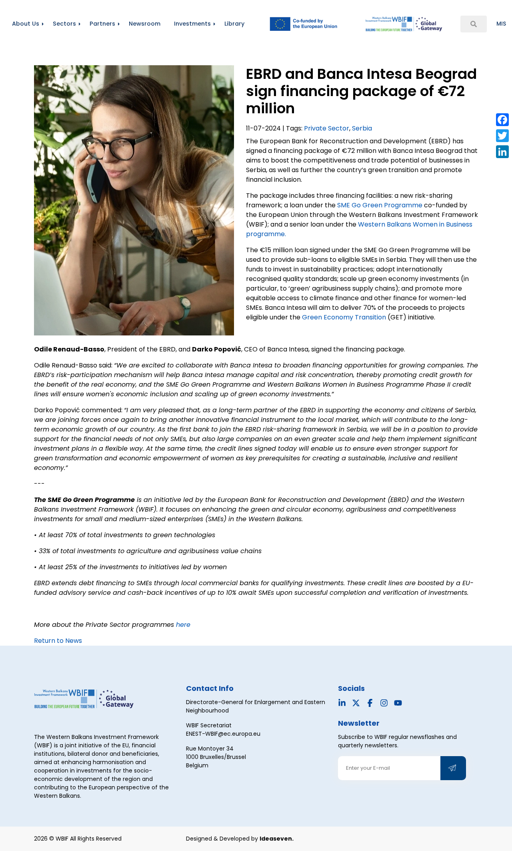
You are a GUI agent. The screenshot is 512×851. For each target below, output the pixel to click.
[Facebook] (502, 120)
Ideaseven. (277, 839)
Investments (192, 24)
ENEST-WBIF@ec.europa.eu (223, 734)
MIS (501, 24)
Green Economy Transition (344, 317)
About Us (25, 24)
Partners (102, 24)
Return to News (58, 640)
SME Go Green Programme (379, 205)
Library (234, 24)
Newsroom (144, 24)
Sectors (64, 24)
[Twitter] (502, 136)
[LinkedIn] (502, 152)
